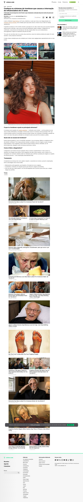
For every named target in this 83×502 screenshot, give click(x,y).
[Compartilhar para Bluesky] (46, 17)
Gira (60, 2)
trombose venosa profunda (10, 22)
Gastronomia (26, 480)
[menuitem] (12, 462)
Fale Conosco (42, 461)
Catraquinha (26, 465)
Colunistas (7, 466)
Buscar (5, 470)
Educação (25, 474)
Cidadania (25, 469)
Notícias (25, 489)
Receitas (66, 2)
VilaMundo (25, 497)
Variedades (25, 494)
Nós (24, 487)
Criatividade (26, 470)
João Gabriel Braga (19, 16)
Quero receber (68, 20)
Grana (24, 484)
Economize (25, 472)
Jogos (24, 486)
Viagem (24, 496)
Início (5, 6)
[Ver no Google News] (37, 17)
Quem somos (42, 462)
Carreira (25, 464)
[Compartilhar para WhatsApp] (43, 17)
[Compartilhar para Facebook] (50, 17)
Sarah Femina (16, 21)
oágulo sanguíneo (23, 130)
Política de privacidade (44, 464)
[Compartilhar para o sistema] (53, 17)
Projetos (25, 491)
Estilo (24, 477)
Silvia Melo (6, 16)
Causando (25, 467)
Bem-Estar (9, 6)
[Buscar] (18, 472)
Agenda (54, 2)
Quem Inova (25, 492)
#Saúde (5, 174)
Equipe (40, 466)
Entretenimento (26, 476)
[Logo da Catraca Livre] (9, 2)
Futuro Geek (26, 479)
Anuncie (73, 2)
